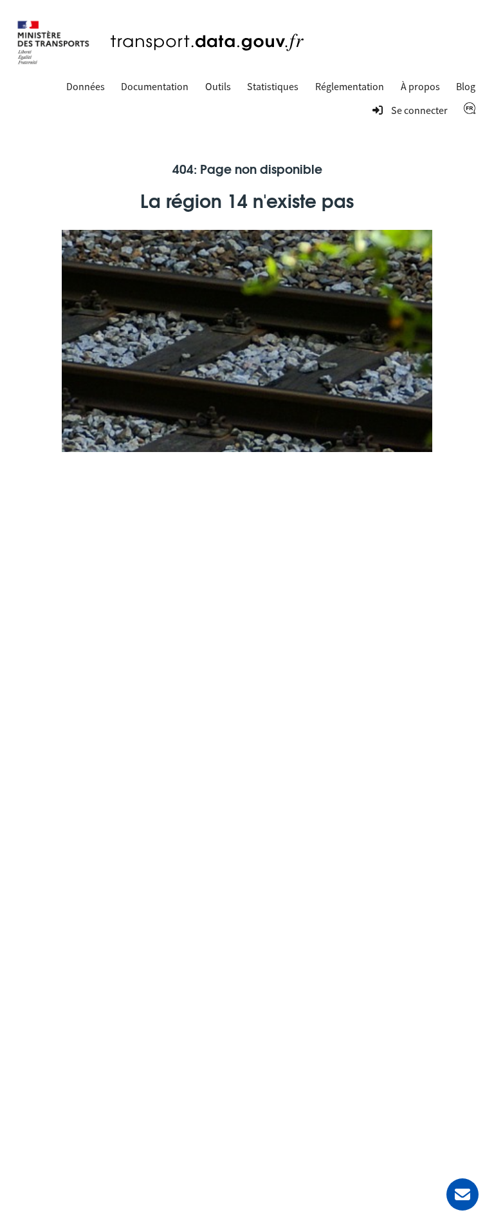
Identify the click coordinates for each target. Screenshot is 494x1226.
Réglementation (349, 86)
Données (85, 86)
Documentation (154, 86)
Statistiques (272, 86)
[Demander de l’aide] (462, 1194)
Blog (465, 86)
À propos (420, 86)
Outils (218, 86)
